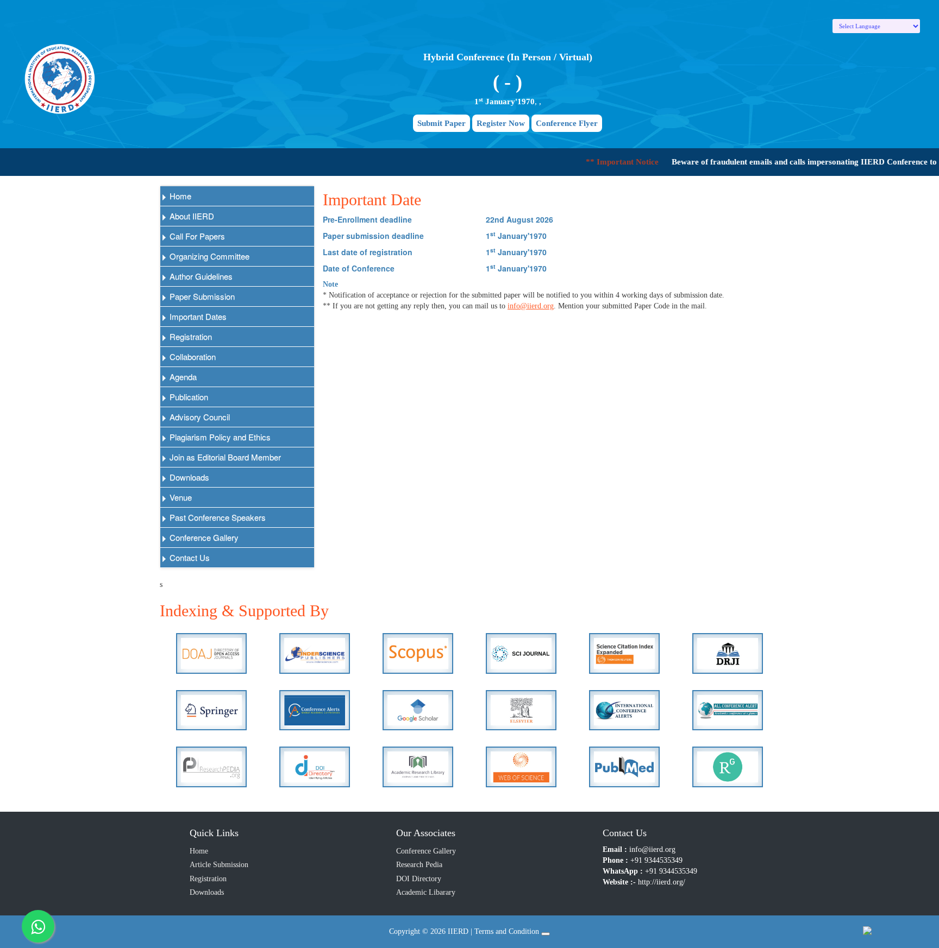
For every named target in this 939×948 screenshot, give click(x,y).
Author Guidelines (200, 276)
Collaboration (191, 356)
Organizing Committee (208, 256)
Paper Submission (201, 296)
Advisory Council (198, 416)
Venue (179, 497)
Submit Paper (441, 123)
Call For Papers (196, 236)
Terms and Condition (506, 931)
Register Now (501, 123)
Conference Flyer (567, 123)
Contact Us (188, 557)
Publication (187, 396)
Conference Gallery (203, 537)
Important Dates (197, 316)
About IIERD (190, 216)
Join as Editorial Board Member (224, 457)
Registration (189, 336)
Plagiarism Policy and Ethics (219, 437)
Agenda (182, 376)
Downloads (188, 477)
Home (179, 195)
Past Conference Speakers (216, 517)
